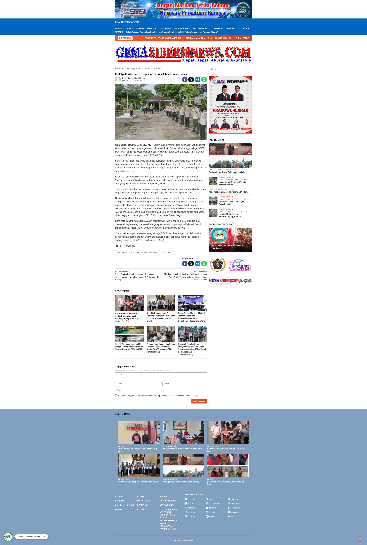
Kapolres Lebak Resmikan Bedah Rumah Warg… (225, 449)
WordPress (235, 503)
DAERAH (229, 177)
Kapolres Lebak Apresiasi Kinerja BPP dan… (228, 192)
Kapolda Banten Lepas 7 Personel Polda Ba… (138, 481)
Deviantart (235, 508)
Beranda (120, 497)
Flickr (211, 516)
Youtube (234, 512)
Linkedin (212, 508)
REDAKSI (141, 509)
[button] (8, 536)
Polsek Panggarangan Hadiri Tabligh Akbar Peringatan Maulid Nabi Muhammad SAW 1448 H (129, 346)
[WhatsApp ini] (204, 79)
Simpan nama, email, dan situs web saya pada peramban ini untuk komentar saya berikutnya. (158, 396)
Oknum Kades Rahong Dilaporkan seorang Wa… (137, 449)
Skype (212, 512)
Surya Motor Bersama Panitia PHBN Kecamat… (232, 183)
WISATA (118, 509)
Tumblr (191, 503)
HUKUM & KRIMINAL (124, 505)
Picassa (191, 516)
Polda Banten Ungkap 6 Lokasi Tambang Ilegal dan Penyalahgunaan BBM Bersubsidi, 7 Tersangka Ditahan (192, 317)
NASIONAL (120, 501)
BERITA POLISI (213, 446)
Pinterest (234, 499)
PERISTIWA (142, 505)
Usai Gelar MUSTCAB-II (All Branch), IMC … (231, 203)
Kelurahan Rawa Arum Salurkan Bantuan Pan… (225, 483)
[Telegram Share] (197, 79)
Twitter (211, 499)
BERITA (222, 177)
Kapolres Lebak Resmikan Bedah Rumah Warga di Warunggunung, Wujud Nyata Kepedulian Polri (128, 317)
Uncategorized (216, 170)
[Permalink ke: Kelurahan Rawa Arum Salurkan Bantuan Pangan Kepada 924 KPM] (228, 465)
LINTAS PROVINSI (167, 501)
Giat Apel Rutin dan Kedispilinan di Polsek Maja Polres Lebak (144, 253)
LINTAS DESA (143, 501)
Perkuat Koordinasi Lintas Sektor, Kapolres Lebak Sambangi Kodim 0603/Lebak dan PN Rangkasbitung (161, 348)
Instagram (192, 508)
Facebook (192, 499)
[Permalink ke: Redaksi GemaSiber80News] (118, 79)
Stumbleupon (214, 503)
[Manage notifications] (360, 538)
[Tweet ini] (191, 79)
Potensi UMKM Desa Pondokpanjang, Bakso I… (230, 215)
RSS (233, 516)
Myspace (192, 512)
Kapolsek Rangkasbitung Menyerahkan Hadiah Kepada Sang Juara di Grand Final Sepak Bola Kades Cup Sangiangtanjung (192, 349)
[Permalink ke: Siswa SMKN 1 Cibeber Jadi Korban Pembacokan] (230, 240)
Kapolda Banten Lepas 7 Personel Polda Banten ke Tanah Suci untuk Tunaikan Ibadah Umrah (161, 317)
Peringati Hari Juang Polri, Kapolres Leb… (227, 172)
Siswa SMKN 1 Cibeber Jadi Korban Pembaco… (228, 246)
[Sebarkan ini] (185, 79)
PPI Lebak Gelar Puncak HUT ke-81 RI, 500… (183, 448)
